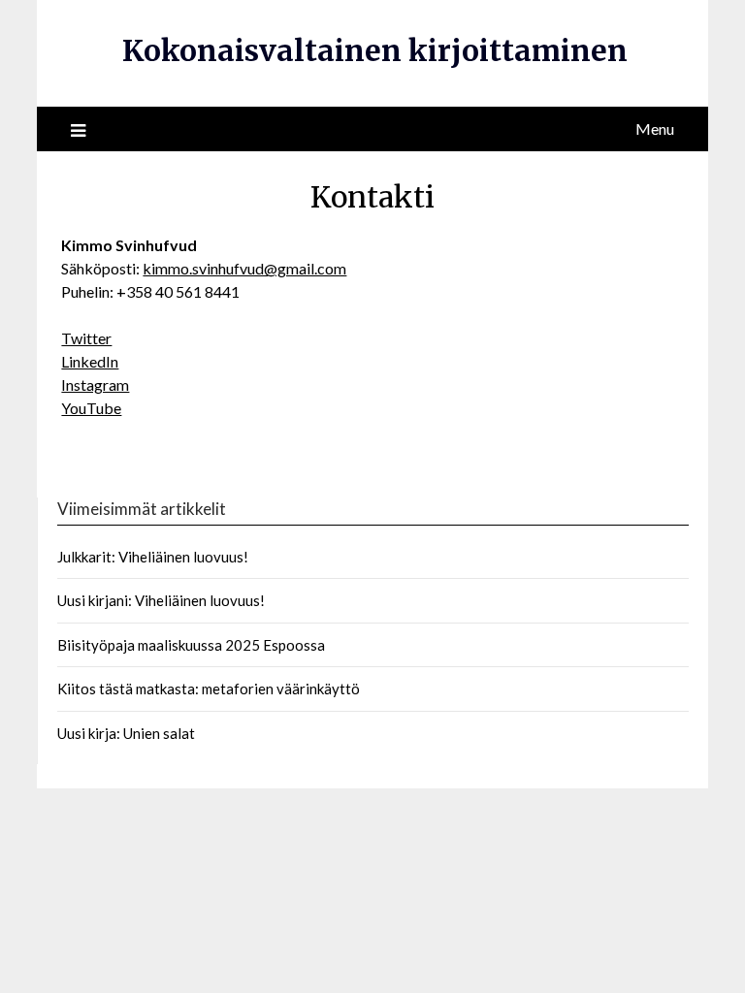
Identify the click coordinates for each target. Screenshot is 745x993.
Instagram (95, 384)
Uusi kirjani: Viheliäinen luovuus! (161, 600)
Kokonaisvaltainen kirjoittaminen (375, 50)
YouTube (91, 408)
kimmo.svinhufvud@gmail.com (244, 268)
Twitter (86, 338)
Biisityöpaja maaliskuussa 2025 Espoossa (191, 645)
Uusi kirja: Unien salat (126, 733)
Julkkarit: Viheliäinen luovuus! (152, 556)
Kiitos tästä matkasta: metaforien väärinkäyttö (208, 688)
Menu (654, 128)
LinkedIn (89, 361)
